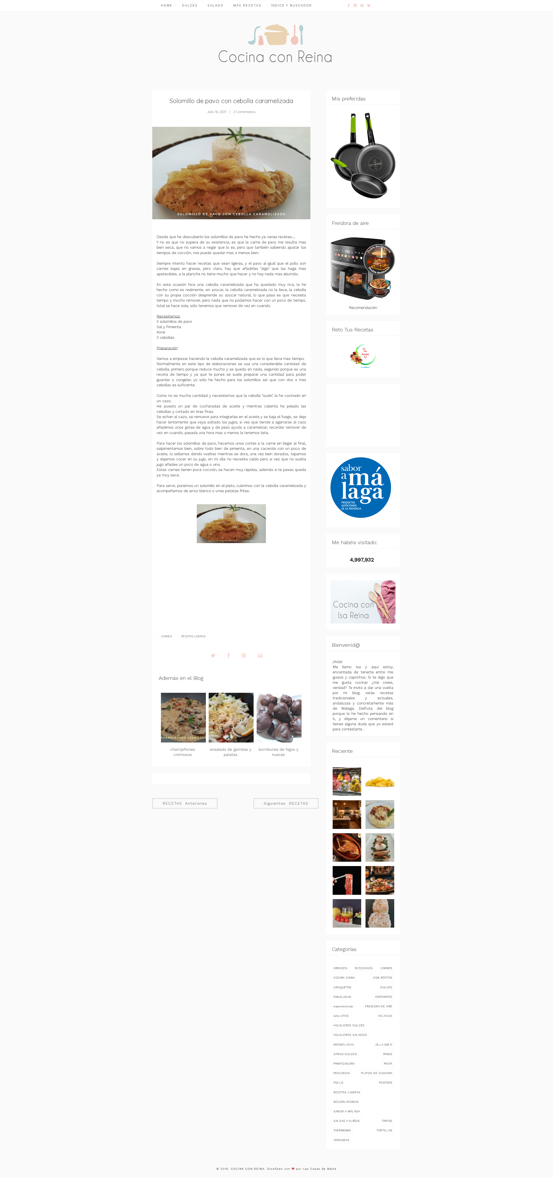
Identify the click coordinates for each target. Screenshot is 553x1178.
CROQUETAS (342, 987)
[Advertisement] (363, 415)
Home (166, 5)
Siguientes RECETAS (286, 803)
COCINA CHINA (344, 977)
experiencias (343, 1006)
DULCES (386, 987)
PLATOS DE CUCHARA (377, 1073)
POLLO (338, 1082)
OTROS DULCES (345, 1054)
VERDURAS (341, 1140)
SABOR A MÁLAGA (347, 1111)
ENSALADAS (342, 996)
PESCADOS (342, 1073)
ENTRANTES (384, 996)
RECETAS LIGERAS (193, 636)
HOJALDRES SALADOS (350, 1035)
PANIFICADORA (344, 1063)
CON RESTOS (383, 977)
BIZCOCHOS (364, 968)
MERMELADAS (344, 1044)
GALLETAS (341, 1015)
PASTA (388, 1063)
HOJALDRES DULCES (349, 1025)
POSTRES (386, 1082)
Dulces (190, 5)
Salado (216, 5)
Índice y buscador (291, 5)
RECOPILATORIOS (346, 1101)
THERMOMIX (342, 1130)
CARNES (166, 636)
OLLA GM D (384, 1044)
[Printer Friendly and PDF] (260, 656)
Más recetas (247, 5)
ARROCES (341, 968)
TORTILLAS (385, 1130)
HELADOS (385, 1015)
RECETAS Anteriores (185, 803)
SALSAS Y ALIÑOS (347, 1120)
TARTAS (387, 1120)
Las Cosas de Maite (320, 1168)
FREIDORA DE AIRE (379, 1006)
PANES (388, 1054)
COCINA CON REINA (248, 1168)
